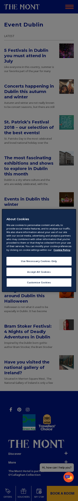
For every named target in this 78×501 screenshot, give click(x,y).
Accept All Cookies (39, 271)
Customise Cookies (39, 282)
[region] (39, 250)
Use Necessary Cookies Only (39, 261)
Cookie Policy (62, 249)
